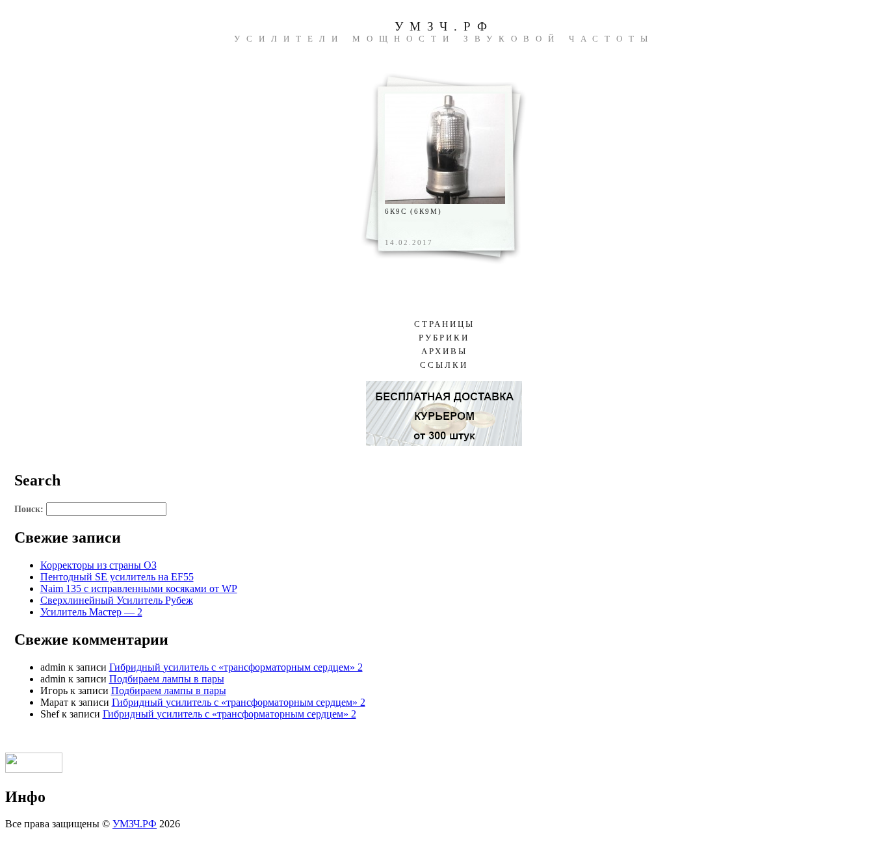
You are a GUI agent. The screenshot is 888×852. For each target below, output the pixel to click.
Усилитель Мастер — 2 (91, 611)
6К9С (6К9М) (413, 211)
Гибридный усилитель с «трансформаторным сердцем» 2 (236, 667)
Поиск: (29, 509)
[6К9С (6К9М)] (445, 200)
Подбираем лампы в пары (166, 678)
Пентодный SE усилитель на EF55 (117, 576)
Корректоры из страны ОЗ (98, 565)
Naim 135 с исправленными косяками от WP (138, 588)
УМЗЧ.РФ (444, 26)
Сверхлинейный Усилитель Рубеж (116, 600)
